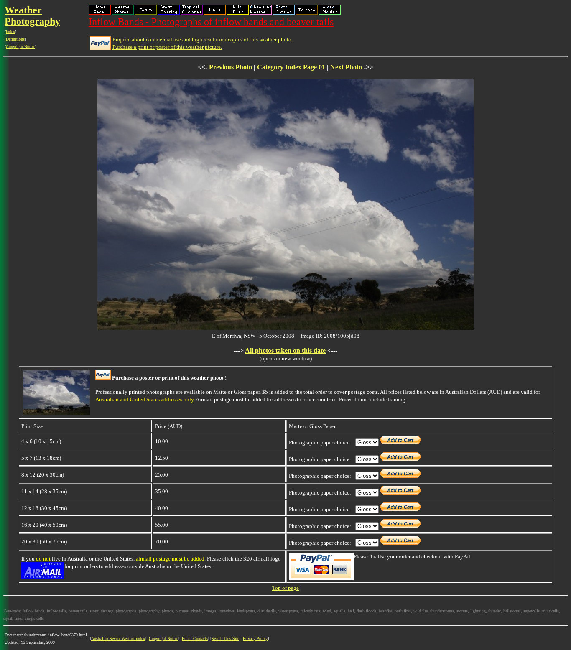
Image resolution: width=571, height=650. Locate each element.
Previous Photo (230, 67)
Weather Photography (32, 16)
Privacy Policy (255, 638)
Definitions (15, 39)
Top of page (285, 588)
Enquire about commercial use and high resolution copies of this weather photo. (202, 39)
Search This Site (225, 638)
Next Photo (346, 67)
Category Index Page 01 (291, 67)
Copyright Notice (20, 46)
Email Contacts (195, 638)
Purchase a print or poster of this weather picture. (167, 47)
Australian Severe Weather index (118, 638)
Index (10, 31)
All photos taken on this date (285, 350)
